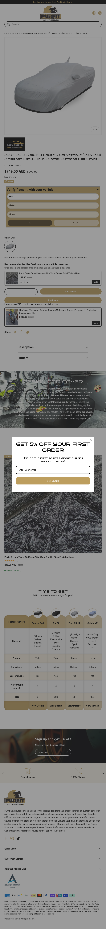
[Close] (91, 440)
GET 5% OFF (53, 481)
